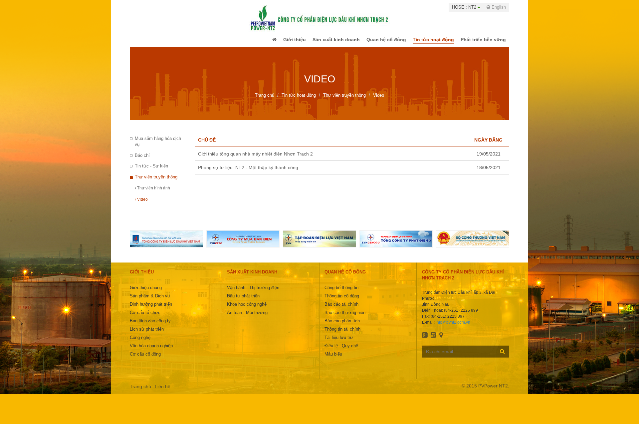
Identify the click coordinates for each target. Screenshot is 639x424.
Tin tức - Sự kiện (151, 170)
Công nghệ (140, 342)
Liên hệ (162, 391)
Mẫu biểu (333, 358)
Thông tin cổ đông (341, 300)
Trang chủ (140, 391)
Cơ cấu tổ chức (145, 317)
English (498, 7)
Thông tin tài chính (342, 333)
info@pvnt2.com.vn (453, 327)
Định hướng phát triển (151, 308)
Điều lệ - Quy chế (341, 350)
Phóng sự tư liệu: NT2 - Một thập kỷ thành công (248, 172)
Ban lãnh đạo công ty (150, 325)
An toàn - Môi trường (247, 317)
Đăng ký (502, 356)
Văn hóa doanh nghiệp (151, 350)
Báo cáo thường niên (344, 317)
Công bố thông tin (341, 292)
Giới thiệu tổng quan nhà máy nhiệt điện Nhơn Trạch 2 (255, 158)
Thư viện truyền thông (156, 181)
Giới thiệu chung (146, 292)
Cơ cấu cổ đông (145, 358)
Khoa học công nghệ (247, 308)
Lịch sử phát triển (147, 333)
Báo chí (142, 160)
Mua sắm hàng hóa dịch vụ (158, 146)
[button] (261, 42)
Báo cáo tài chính (341, 308)
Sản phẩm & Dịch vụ (150, 300)
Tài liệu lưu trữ (338, 342)
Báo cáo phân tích (342, 325)
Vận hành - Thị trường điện (253, 292)
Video (142, 204)
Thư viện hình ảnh (153, 192)
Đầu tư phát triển (243, 300)
